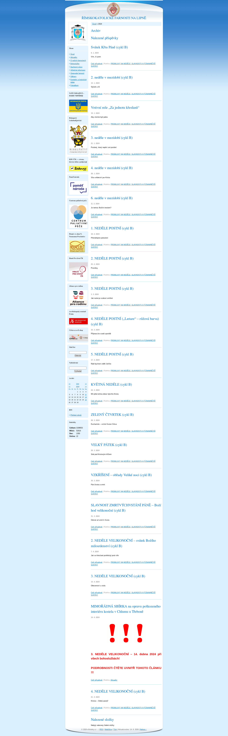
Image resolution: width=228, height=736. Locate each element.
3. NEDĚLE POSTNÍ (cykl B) (112, 288)
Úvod (94, 24)
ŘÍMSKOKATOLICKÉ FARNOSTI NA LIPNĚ (114, 18)
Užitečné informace (77, 70)
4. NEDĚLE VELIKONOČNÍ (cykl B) (118, 691)
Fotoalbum (74, 85)
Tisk (115, 729)
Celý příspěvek (96, 64)
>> (86, 384)
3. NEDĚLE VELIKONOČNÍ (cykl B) (118, 576)
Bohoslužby (74, 64)
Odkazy (73, 76)
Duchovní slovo (76, 67)
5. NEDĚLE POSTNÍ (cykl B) (112, 354)
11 (86, 394)
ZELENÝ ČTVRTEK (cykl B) (112, 414)
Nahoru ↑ (143, 729)
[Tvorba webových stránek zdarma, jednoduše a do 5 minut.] (98, 729)
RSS (101, 729)
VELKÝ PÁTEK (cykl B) (109, 444)
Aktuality (114, 680)
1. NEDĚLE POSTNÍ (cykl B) (112, 228)
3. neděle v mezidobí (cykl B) (112, 137)
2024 (77, 386)
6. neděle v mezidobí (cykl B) (112, 197)
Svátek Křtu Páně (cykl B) (109, 47)
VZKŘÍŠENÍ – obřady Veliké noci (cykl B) (121, 474)
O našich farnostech (78, 61)
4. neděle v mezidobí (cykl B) (112, 167)
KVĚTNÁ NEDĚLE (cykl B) (111, 384)
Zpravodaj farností (77, 73)
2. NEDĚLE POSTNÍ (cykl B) (112, 258)
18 (86, 397)
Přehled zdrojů (75, 415)
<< (69, 384)
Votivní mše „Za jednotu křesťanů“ (115, 107)
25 (86, 400)
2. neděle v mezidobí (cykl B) (112, 77)
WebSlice (108, 729)
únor (77, 384)
